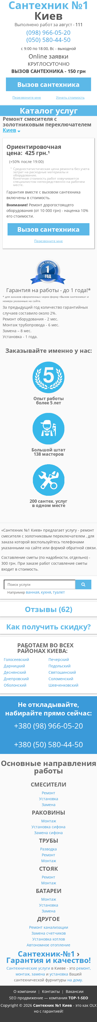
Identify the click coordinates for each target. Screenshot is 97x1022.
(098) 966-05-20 (48, 32)
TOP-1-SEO (78, 997)
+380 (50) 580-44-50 (48, 744)
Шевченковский (63, 685)
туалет (59, 592)
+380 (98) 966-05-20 (48, 726)
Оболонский (15, 685)
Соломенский (60, 679)
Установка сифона (48, 826)
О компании (24, 991)
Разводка (48, 848)
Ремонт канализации (48, 927)
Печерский (58, 659)
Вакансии (75, 991)
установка (59, 974)
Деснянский (15, 672)
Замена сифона (48, 832)
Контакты (51, 991)
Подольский (59, 666)
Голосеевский (16, 659)
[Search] (83, 584)
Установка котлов (48, 939)
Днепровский (16, 679)
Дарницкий (14, 666)
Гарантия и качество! (48, 960)
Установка (48, 798)
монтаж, (24, 974)
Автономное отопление (48, 944)
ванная (32, 592)
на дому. (75, 979)
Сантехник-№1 (47, 954)
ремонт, (83, 968)
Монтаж (48, 820)
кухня (46, 592)
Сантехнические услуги (28, 968)
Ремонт (48, 792)
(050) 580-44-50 (48, 39)
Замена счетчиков (49, 933)
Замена (49, 804)
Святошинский (62, 672)
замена (39, 974)
